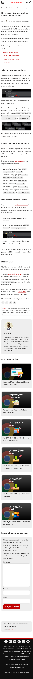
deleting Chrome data (15, 274)
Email (5, 597)
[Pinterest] (14, 641)
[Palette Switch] (30, 2)
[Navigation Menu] (2, 2)
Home (3, 8)
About (7, 664)
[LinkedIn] (6, 302)
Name (5, 589)
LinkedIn (9, 350)
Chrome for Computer (22, 8)
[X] (6, 641)
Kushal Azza (11, 21)
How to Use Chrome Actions (11, 59)
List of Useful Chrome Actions (11, 55)
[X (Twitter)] (2, 302)
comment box (22, 292)
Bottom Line (6, 62)
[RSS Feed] (28, 641)
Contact (12, 664)
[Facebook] (10, 302)
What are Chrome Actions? (11, 52)
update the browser (21, 205)
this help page (19, 161)
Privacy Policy (13, 629)
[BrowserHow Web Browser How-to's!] (16, 2)
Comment (6, 562)
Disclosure (4, 308)
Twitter (24, 348)
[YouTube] (10, 641)
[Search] (27, 2)
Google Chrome (10, 8)
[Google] (23, 641)
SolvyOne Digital (20, 667)
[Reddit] (14, 302)
